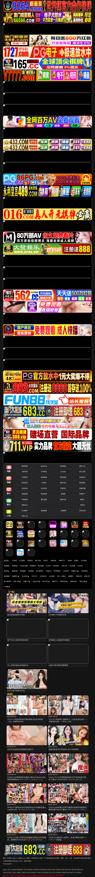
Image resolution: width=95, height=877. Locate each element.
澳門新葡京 (57, 571)
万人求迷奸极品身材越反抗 (17, 665)
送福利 (70, 561)
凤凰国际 (15, 566)
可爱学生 (63, 488)
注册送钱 (53, 561)
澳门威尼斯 (7, 581)
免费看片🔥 (75, 571)
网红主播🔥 (83, 581)
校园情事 (44, 510)
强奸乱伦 (44, 466)
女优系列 (44, 488)
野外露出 (82, 483)
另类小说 (25, 516)
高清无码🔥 (64, 581)
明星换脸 (44, 494)
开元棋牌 (22, 561)
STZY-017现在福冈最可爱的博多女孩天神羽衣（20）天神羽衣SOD (25, 720)
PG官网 (14, 561)
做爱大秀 (79, 576)
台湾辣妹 (25, 477)
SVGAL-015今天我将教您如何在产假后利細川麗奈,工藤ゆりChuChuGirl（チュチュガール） (67, 778)
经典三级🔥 (17, 581)
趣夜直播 (15, 571)
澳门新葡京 (39, 571)
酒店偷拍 (56, 566)
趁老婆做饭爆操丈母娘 (16, 615)
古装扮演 (25, 488)
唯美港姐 (63, 477)
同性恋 (82, 505)
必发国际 (31, 571)
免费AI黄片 (73, 581)
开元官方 (34, 576)
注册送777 (62, 561)
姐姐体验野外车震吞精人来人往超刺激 (64, 749)
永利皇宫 (66, 571)
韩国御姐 (44, 477)
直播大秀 (87, 576)
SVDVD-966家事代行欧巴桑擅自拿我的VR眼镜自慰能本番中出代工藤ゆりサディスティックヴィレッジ (68, 809)
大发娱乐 (48, 571)
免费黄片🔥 (15, 576)
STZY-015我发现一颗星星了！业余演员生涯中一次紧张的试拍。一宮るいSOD (67, 720)
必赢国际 (7, 566)
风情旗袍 (25, 494)
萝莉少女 (82, 466)
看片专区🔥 (46, 581)
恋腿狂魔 (82, 488)
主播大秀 (64, 566)
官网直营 (30, 561)
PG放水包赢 (24, 566)
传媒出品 (25, 505)
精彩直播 (41, 566)
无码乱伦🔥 (25, 576)
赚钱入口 (55, 581)
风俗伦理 (82, 510)
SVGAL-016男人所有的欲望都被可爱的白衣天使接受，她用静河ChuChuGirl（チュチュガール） (26, 838)
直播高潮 (33, 566)
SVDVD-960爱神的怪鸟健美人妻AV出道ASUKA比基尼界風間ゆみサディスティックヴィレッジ (26, 778)
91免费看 (7, 587)
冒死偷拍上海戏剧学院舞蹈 (59, 640)
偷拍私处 (7, 571)
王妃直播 (72, 566)
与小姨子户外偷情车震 (57, 615)
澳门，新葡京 (61, 576)
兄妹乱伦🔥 (36, 581)
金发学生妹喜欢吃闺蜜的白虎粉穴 (20, 749)
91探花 (43, 483)
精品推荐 (25, 466)
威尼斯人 (7, 561)
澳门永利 (38, 561)
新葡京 (76, 561)
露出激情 (44, 499)
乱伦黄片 (80, 566)
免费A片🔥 (26, 581)
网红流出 (63, 483)
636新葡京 (84, 571)
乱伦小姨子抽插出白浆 (16, 690)
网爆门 (82, 499)
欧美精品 (63, 466)
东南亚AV (82, 477)
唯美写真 (63, 499)
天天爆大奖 (43, 576)
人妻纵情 (63, 510)
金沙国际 (52, 576)
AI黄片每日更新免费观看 (58, 665)
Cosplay (63, 471)
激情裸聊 (7, 576)
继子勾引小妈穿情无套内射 (17, 640)
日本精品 (44, 471)
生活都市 (25, 510)
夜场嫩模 (23, 571)
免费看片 (71, 576)
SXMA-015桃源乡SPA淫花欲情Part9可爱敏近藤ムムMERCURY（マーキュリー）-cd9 (26, 808)
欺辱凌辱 (25, 483)
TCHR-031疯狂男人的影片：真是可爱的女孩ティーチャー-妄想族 (68, 838)
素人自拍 (82, 471)
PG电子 (45, 561)
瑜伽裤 (63, 494)
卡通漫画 (25, 499)
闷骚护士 (82, 494)
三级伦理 (25, 471)
